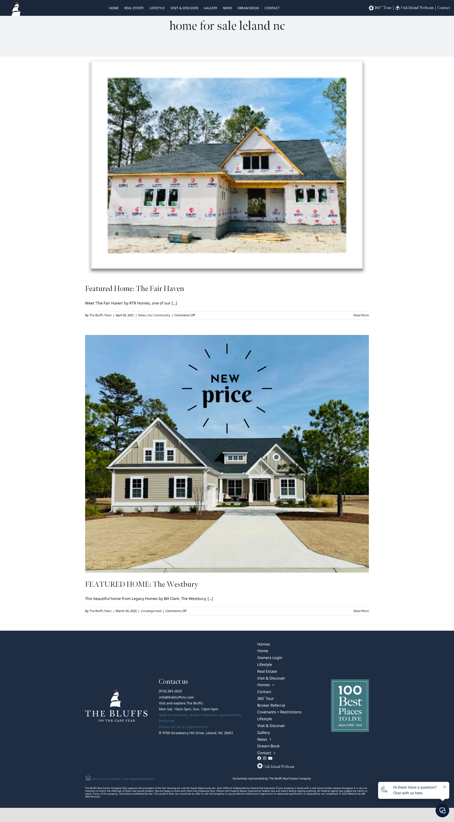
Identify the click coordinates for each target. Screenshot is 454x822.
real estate (134, 8)
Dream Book (248, 8)
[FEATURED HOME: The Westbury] (227, 454)
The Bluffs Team (100, 315)
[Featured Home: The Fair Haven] (227, 167)
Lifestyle (157, 8)
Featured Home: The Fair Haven (134, 288)
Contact (272, 8)
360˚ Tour (383, 8)
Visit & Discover (184, 8)
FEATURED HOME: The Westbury (141, 584)
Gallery (210, 8)
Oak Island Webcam (417, 8)
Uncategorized (151, 611)
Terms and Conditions (105, 779)
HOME (114, 8)
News (227, 8)
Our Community (158, 315)
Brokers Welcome (203, 715)
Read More (361, 315)
